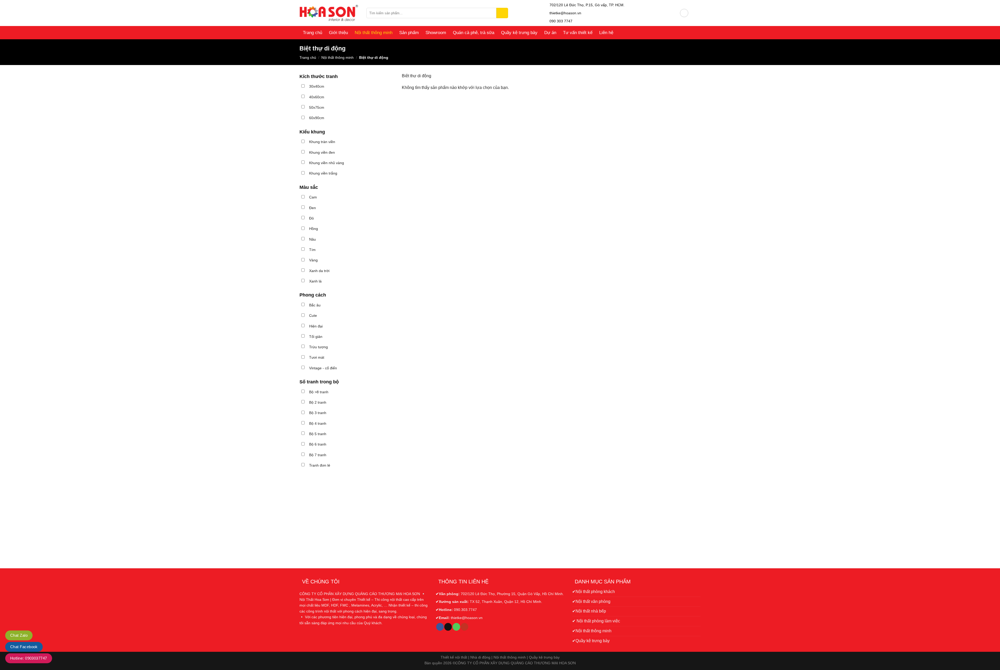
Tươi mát (316, 357)
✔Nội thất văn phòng (591, 601)
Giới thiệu (338, 32)
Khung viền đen (322, 152)
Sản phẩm (409, 32)
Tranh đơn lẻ (319, 465)
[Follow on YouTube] (464, 627)
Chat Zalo (19, 635)
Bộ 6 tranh (317, 444)
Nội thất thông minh (373, 32)
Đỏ (311, 218)
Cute (313, 315)
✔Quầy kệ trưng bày (591, 641)
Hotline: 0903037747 (28, 658)
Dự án (550, 32)
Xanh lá (315, 281)
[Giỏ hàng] (695, 13)
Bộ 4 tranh (317, 423)
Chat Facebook (24, 647)
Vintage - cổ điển (323, 368)
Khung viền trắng (323, 173)
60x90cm (316, 118)
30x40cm (316, 86)
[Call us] (456, 627)
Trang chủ (312, 32)
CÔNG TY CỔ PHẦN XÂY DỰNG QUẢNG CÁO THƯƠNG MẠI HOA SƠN (515, 663)
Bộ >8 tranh (318, 392)
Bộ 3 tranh (317, 413)
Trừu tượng (318, 347)
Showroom (436, 32)
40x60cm (316, 97)
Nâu (312, 239)
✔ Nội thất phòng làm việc (596, 621)
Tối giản (315, 336)
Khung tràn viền (322, 142)
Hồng (313, 229)
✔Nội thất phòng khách (593, 591)
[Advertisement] (346, 517)
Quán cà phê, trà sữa (473, 32)
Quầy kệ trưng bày (519, 32)
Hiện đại (316, 326)
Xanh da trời (319, 271)
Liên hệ (606, 32)
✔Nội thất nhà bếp (589, 611)
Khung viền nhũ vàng (326, 163)
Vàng (313, 260)
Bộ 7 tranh (317, 455)
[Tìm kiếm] (502, 13)
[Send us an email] (448, 627)
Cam (313, 197)
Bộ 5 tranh (317, 434)
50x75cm (316, 107)
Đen (312, 208)
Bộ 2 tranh (317, 402)
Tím (312, 250)
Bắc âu (315, 305)
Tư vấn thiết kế (577, 32)
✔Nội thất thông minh (591, 631)
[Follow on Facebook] (440, 627)
